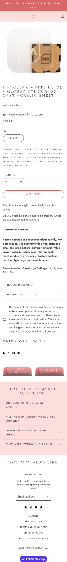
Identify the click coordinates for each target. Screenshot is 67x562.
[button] (24, 353)
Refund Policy (33, 521)
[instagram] (31, 507)
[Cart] (62, 16)
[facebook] (26, 507)
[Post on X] (8, 353)
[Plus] (21, 181)
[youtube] (36, 507)
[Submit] (47, 497)
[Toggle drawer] (5, 16)
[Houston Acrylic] (33, 16)
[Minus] (6, 181)
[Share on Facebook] (4, 353)
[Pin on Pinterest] (13, 353)
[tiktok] (41, 507)
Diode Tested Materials (33, 538)
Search (33, 516)
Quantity (9, 175)
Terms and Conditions (33, 527)
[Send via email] (19, 353)
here (36, 220)
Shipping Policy (33, 533)
